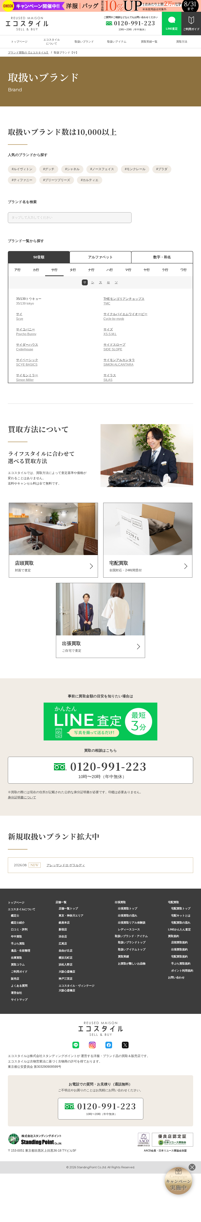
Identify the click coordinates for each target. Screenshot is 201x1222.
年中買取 (16, 936)
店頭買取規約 (179, 942)
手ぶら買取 (18, 943)
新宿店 (63, 929)
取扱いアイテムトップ (131, 949)
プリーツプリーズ (57, 180)
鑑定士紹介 (18, 922)
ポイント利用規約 (182, 970)
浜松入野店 (65, 964)
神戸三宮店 (65, 978)
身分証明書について (22, 797)
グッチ (49, 169)
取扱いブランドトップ (131, 942)
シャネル (73, 169)
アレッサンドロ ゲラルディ (66, 865)
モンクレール (136, 169)
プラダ (162, 169)
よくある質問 (19, 985)
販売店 (15, 978)
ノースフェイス (103, 169)
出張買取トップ (127, 908)
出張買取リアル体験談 (131, 922)
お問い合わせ (176, 977)
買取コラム (18, 964)
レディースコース (129, 929)
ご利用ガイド (19, 971)
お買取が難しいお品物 (131, 963)
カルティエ (90, 180)
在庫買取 (16, 957)
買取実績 (123, 956)
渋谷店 (63, 936)
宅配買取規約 (179, 956)
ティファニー (23, 180)
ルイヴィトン (23, 169)
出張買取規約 (179, 949)
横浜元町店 (65, 957)
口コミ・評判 (19, 929)
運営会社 (16, 992)
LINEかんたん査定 (179, 929)
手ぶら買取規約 (180, 963)
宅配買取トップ (180, 908)
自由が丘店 (65, 950)
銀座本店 (64, 922)
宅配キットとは (180, 915)
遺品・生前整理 (20, 950)
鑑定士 (15, 915)
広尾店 (63, 943)
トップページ (16, 902)
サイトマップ (19, 999)
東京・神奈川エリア (71, 915)
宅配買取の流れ (180, 922)
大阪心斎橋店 (67, 971)
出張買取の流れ (127, 915)
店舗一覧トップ (68, 908)
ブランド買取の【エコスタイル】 (28, 52)
